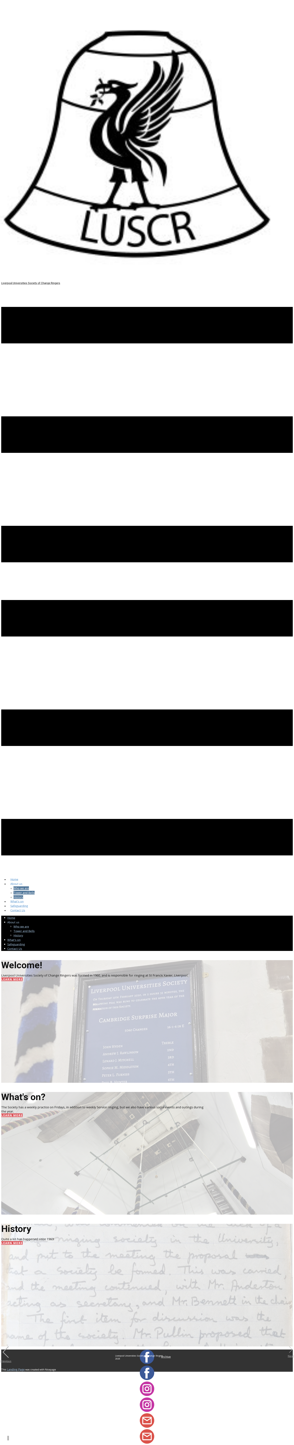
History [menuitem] (18, 897)
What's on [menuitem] (17, 901)
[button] (5, 1354)
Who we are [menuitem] (21, 888)
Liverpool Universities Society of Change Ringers (30, 283)
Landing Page (16, 1369)
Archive (166, 1357)
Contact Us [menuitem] (17, 910)
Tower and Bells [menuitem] (24, 893)
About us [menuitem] (16, 884)
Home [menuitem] (14, 879)
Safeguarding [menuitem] (19, 906)
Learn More (12, 979)
